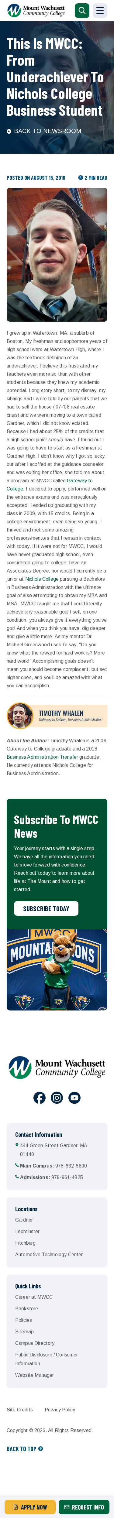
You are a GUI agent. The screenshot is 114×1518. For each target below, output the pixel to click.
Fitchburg (25, 1243)
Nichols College (42, 579)
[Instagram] (57, 1099)
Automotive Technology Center (49, 1254)
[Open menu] (100, 10)
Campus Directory (35, 1343)
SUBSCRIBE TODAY (46, 908)
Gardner (24, 1219)
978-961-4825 (51, 1177)
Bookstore (26, 1308)
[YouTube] (74, 1099)
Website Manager (34, 1375)
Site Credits (20, 1409)
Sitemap (24, 1331)
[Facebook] (39, 1099)
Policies (23, 1320)
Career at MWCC (34, 1297)
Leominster (27, 1231)
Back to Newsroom (47, 131)
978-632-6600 (53, 1165)
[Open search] (82, 10)
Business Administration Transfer (42, 757)
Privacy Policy (60, 1409)
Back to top (21, 1448)
